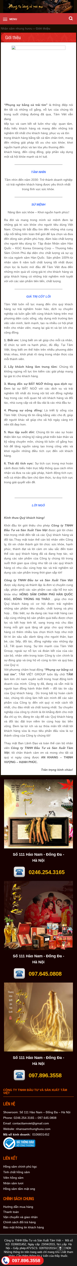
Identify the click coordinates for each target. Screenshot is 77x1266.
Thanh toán (11, 1212)
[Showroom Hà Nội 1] (38, 847)
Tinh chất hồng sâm (16, 1172)
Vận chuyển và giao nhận (20, 1217)
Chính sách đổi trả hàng (19, 1222)
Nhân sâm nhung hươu (16, 28)
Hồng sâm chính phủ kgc (20, 1166)
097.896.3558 (26, 1260)
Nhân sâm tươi (13, 1183)
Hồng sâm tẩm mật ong (19, 1188)
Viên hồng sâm (13, 1177)
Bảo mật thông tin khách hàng (23, 1227)
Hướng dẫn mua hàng (18, 1206)
